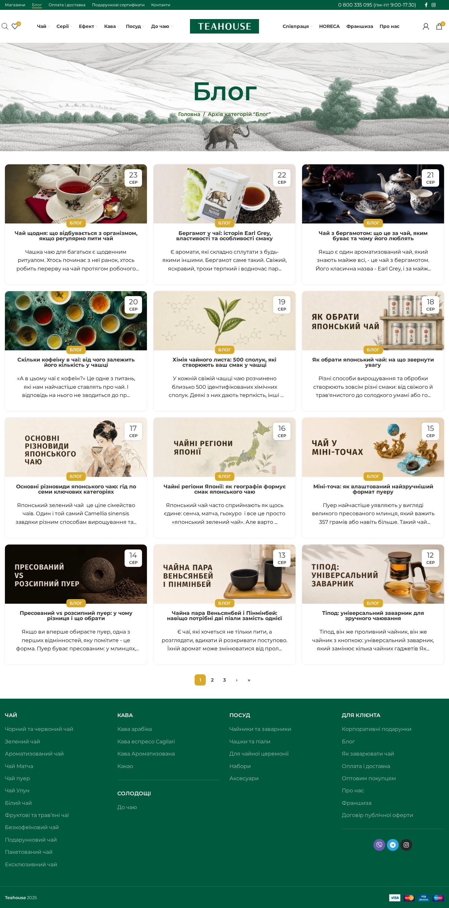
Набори (240, 766)
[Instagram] (406, 845)
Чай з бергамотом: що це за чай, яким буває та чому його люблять (373, 236)
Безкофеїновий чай (32, 827)
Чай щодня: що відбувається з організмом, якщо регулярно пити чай (76, 236)
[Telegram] (393, 845)
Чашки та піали (250, 741)
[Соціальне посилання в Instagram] (433, 5)
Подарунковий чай (31, 840)
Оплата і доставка (366, 766)
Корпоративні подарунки (377, 729)
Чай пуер (17, 778)
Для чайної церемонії (259, 754)
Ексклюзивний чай (31, 864)
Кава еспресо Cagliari (146, 741)
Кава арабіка (134, 729)
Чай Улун (17, 790)
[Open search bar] (5, 26)
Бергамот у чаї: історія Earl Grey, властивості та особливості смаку (224, 236)
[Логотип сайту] (224, 26)
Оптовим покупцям (369, 778)
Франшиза (356, 803)
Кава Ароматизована (146, 754)
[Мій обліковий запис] (426, 26)
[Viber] (379, 845)
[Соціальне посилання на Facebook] (426, 5)
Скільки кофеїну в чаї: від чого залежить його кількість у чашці (76, 362)
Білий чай (18, 803)
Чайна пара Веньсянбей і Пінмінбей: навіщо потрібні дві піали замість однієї (224, 616)
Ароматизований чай (34, 754)
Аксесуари (244, 778)
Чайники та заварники (260, 729)
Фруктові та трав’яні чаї (37, 815)
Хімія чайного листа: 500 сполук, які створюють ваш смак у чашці (224, 362)
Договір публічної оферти (377, 815)
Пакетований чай (29, 852)
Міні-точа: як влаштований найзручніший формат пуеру (373, 489)
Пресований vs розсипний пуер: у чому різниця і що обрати (76, 616)
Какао (125, 766)
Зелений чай (22, 741)
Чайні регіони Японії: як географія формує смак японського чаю (225, 489)
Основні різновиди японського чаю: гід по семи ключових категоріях (76, 489)
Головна (189, 114)
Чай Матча (19, 766)
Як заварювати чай (368, 754)
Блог (76, 223)
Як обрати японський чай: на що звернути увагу (373, 362)
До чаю (127, 807)
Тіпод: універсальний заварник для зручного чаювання (373, 616)
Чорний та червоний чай (39, 729)
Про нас (353, 790)
